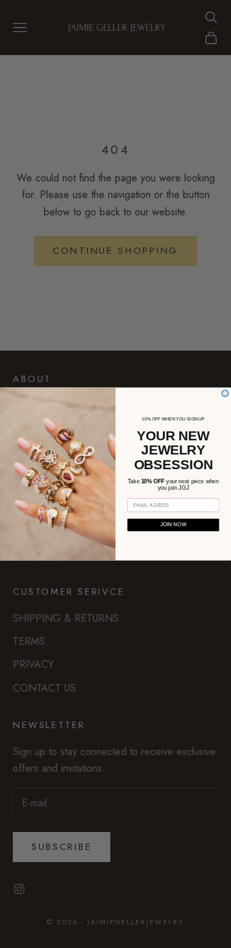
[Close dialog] (225, 393)
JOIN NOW (173, 525)
